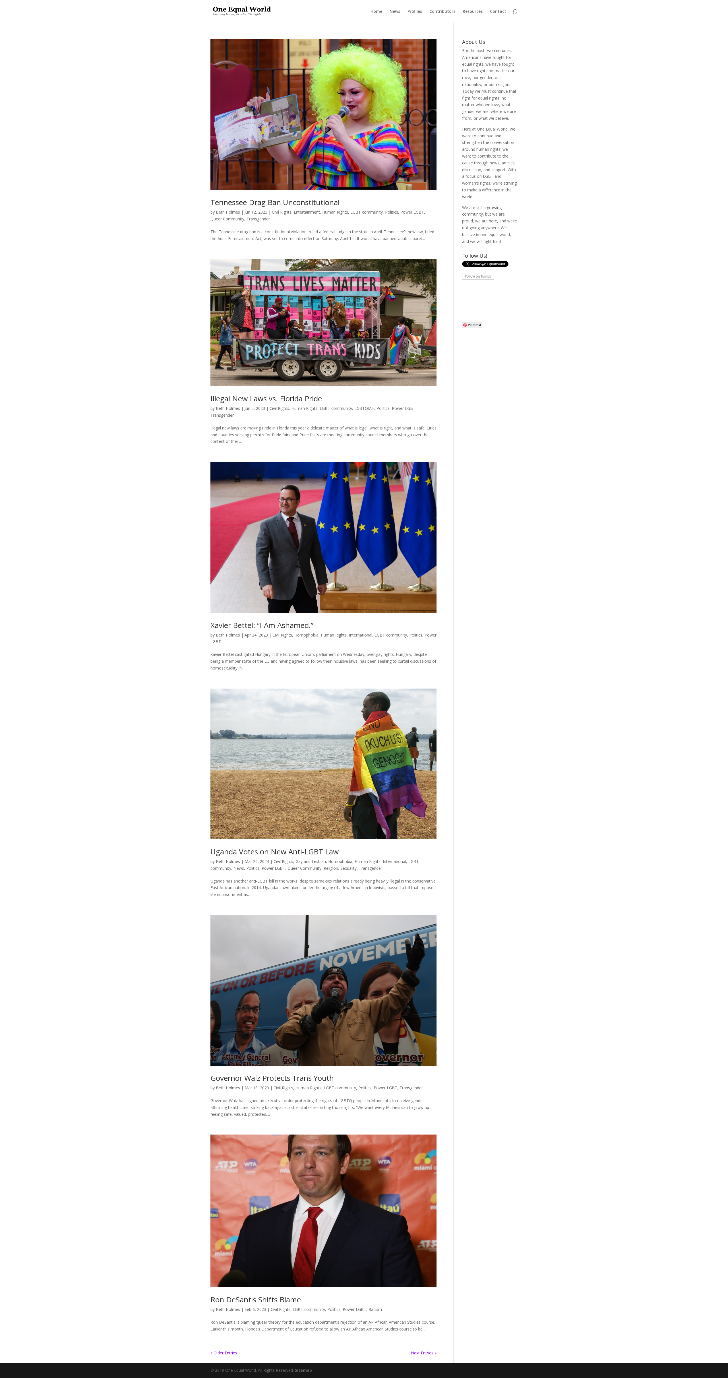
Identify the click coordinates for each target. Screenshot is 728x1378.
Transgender (258, 219)
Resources (473, 11)
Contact (498, 11)
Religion (331, 868)
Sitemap (303, 1370)
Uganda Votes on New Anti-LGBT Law (274, 851)
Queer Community (227, 219)
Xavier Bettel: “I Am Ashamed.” (261, 625)
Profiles (415, 11)
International (360, 635)
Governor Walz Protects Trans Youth (272, 1078)
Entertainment (307, 212)
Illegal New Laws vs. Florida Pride (266, 398)
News (395, 11)
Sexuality (348, 868)
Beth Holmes (228, 212)
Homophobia (306, 635)
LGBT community (366, 212)
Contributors (442, 11)
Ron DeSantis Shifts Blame (255, 1299)
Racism (375, 1309)
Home (376, 11)
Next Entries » (424, 1353)
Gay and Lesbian (310, 861)
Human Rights (335, 212)
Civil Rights (281, 212)
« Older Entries (223, 1353)
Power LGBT (412, 212)
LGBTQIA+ (364, 408)
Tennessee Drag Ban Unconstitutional (275, 202)
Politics (391, 212)
